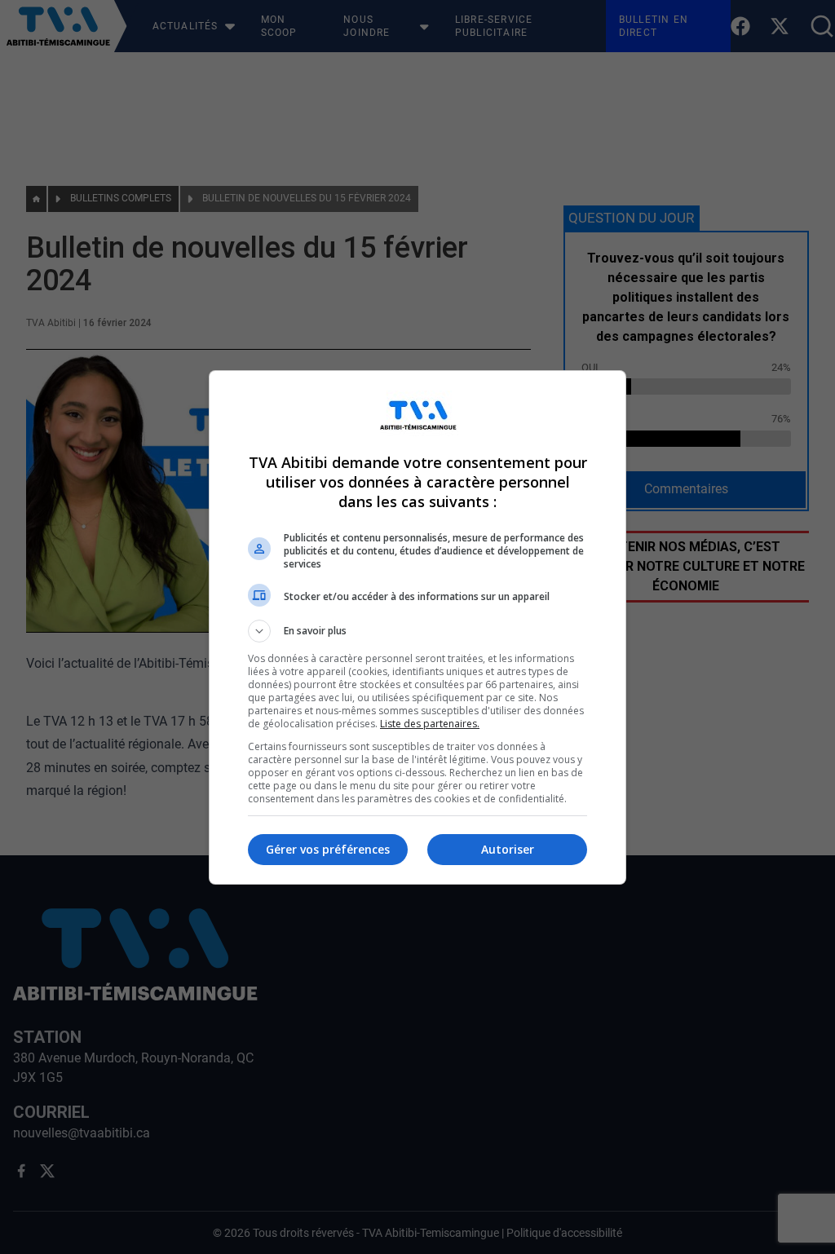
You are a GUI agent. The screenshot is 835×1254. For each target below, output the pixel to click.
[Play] (417, 627)
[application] (417, 627)
